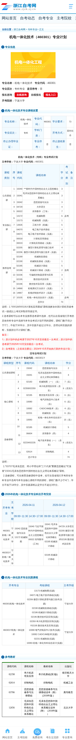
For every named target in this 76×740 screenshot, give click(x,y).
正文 (41, 29)
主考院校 (64, 18)
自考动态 (27, 18)
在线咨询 (22, 94)
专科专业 (32, 29)
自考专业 (45, 18)
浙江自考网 (19, 29)
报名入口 (51, 94)
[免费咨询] (37, 730)
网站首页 (9, 18)
